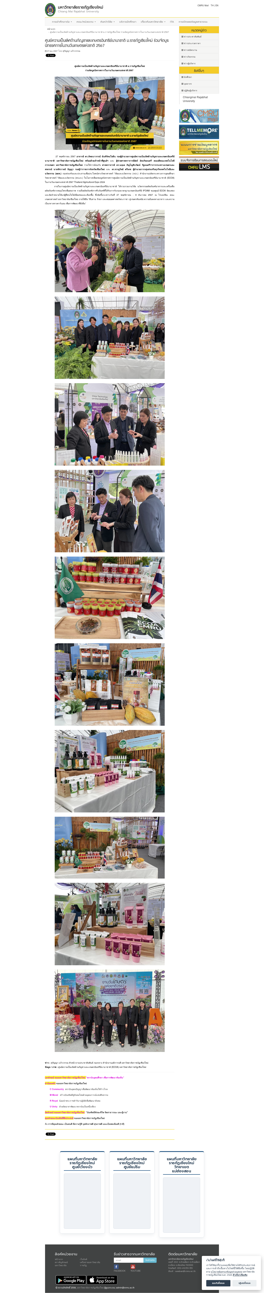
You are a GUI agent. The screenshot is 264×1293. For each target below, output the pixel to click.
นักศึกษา (187, 76)
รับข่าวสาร (150, 1260)
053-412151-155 (185, 1268)
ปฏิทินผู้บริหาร (190, 90)
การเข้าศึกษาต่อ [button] (61, 22)
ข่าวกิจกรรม (189, 56)
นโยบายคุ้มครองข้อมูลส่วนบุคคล (226, 1271)
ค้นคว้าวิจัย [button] (106, 22)
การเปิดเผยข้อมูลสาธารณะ (193, 22)
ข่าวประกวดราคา (192, 43)
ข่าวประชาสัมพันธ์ (192, 36)
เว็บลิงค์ (83, 1259)
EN (216, 5)
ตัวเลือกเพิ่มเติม (240, 1275)
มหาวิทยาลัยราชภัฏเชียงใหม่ (90, 1287)
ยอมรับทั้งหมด (218, 1283)
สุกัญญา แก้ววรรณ (71, 50)
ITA (172, 22)
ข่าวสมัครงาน (190, 49)
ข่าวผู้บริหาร (189, 63)
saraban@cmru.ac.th (185, 1271)
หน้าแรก (51, 28)
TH (212, 5)
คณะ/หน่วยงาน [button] (85, 22)
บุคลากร (187, 83)
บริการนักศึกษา (127, 22)
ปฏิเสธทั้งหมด (244, 1283)
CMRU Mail (203, 5)
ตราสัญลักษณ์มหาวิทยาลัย (61, 1264)
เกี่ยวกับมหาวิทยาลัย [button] (152, 22)
